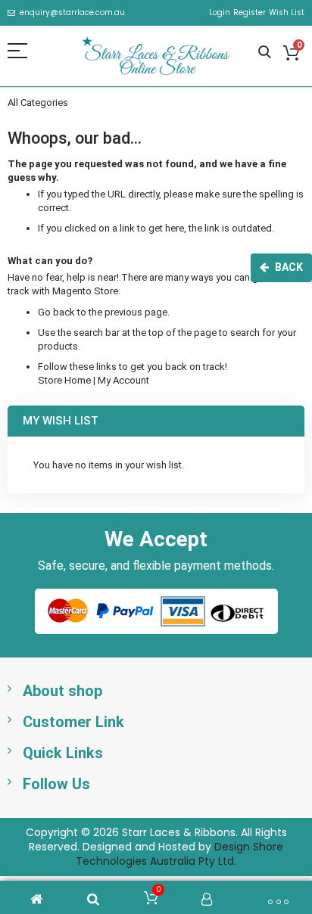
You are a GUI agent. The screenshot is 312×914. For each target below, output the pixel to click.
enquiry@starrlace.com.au (72, 13)
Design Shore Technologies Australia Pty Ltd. (179, 854)
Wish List (286, 13)
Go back (56, 312)
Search (264, 52)
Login (219, 13)
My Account (123, 380)
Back (289, 267)
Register (249, 13)
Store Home (64, 380)
